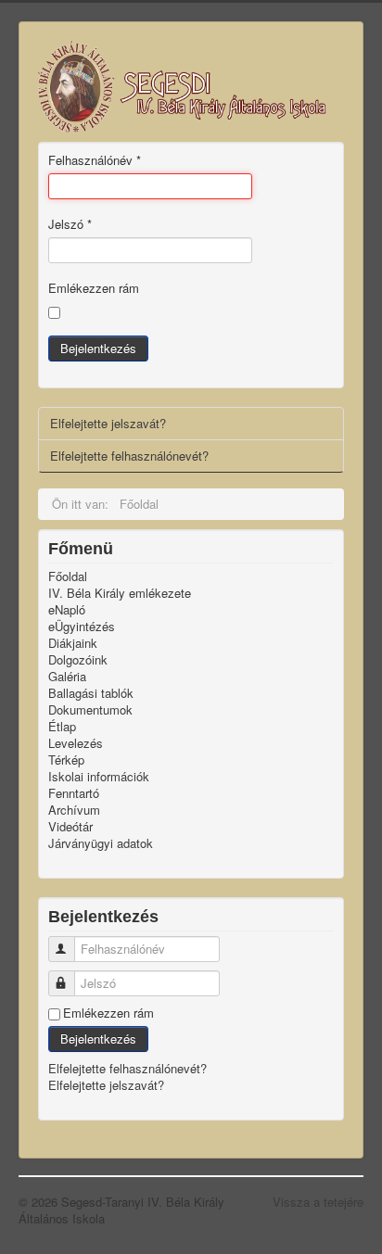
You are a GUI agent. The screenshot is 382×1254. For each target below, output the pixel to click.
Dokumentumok (90, 710)
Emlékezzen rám (93, 288)
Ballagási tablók (91, 693)
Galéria (67, 676)
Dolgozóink (78, 660)
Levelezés (75, 743)
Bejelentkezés (98, 348)
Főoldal (67, 576)
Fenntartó (73, 793)
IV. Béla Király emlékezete (119, 593)
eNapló (66, 610)
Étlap (62, 726)
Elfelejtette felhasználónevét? (129, 455)
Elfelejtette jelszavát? (108, 423)
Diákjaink (72, 643)
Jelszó (70, 224)
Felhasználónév (94, 160)
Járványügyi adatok (100, 843)
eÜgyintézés (81, 626)
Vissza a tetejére (318, 1201)
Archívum (74, 810)
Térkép (66, 760)
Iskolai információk (98, 776)
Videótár (70, 826)
